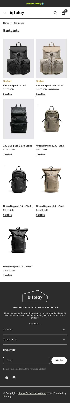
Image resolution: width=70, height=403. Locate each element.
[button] (5, 13)
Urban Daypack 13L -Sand (50, 145)
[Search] (55, 12)
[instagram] (14, 377)
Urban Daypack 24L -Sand (50, 206)
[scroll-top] (64, 397)
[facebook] (6, 377)
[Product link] (18, 58)
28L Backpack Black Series (17, 145)
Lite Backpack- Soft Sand (49, 85)
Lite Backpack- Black (14, 85)
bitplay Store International (32, 393)
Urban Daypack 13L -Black (17, 206)
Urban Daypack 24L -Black (17, 266)
